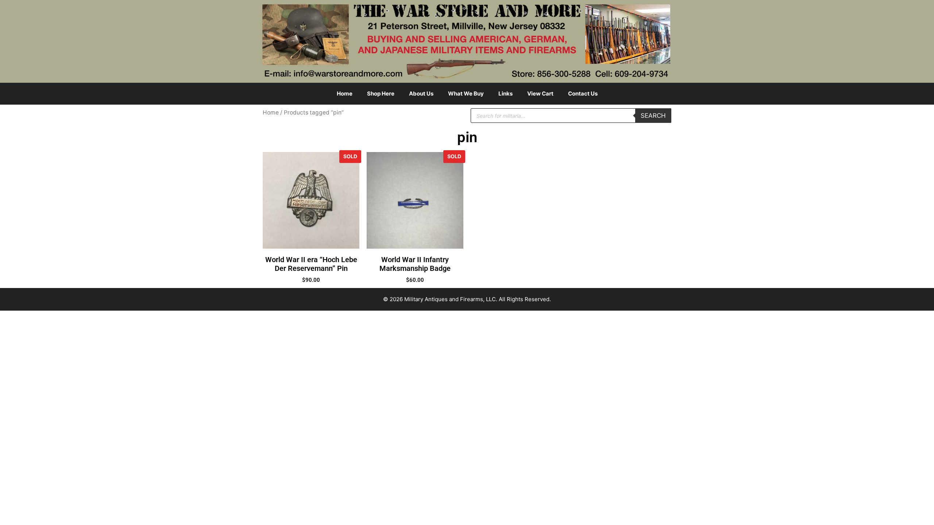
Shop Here (380, 93)
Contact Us (583, 93)
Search (653, 115)
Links (505, 93)
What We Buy (466, 93)
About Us (421, 93)
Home (344, 93)
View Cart (540, 93)
